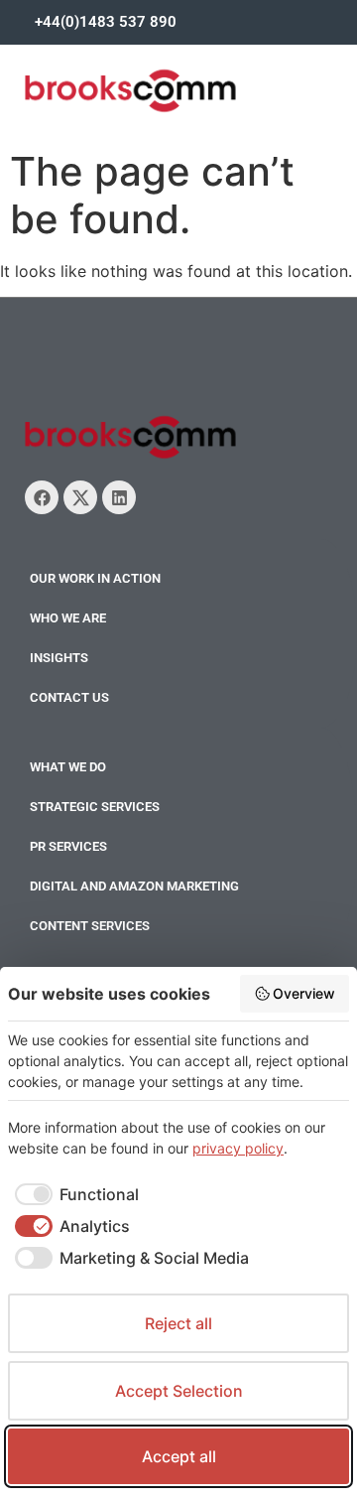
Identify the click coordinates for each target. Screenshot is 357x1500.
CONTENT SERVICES (90, 925)
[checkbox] (73, 1194)
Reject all (178, 1323)
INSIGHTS (59, 657)
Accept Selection (179, 1391)
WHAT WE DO (68, 766)
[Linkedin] (119, 497)
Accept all (179, 1456)
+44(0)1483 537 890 (106, 22)
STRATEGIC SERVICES (95, 806)
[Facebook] (42, 497)
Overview (304, 993)
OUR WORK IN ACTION (95, 578)
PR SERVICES (68, 846)
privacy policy (238, 1148)
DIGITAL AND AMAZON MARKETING (134, 886)
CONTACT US (69, 697)
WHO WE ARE (68, 618)
